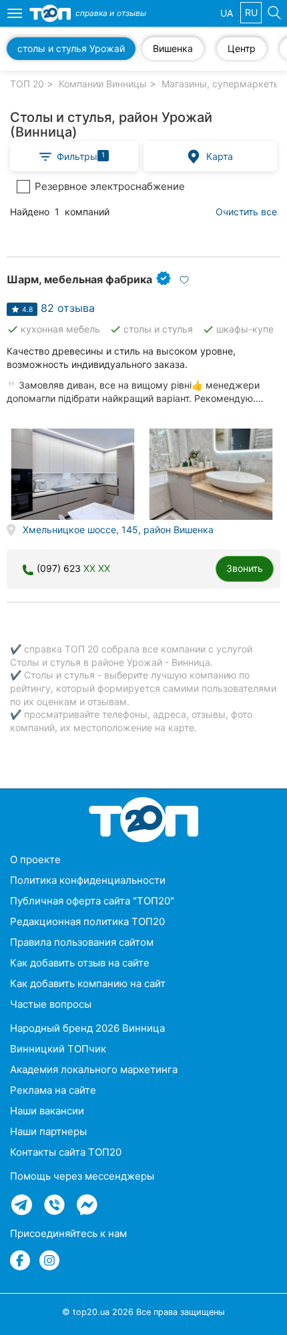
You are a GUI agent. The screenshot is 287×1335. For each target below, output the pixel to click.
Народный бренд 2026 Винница (87, 1028)
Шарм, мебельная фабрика (79, 279)
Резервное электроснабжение (110, 186)
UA (226, 13)
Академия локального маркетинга (94, 1069)
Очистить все (246, 211)
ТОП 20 (27, 83)
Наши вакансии (47, 1110)
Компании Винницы (103, 83)
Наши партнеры (48, 1131)
